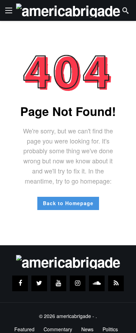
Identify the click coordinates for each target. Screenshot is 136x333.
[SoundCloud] (97, 283)
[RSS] (116, 283)
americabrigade (73, 315)
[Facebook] (20, 283)
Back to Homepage (68, 203)
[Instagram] (77, 283)
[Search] (125, 10)
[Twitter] (39, 283)
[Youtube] (58, 283)
